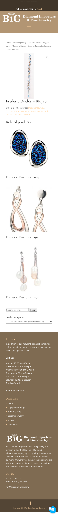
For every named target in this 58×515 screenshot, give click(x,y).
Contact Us (13, 424)
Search (33, 310)
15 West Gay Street (15, 478)
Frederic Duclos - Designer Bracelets (28, 46)
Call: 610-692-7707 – (26, 9)
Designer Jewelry (19, 42)
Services (11, 420)
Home (8, 42)
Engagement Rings (16, 407)
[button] (47, 57)
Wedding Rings (15, 411)
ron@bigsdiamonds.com (17, 487)
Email (39, 9)
